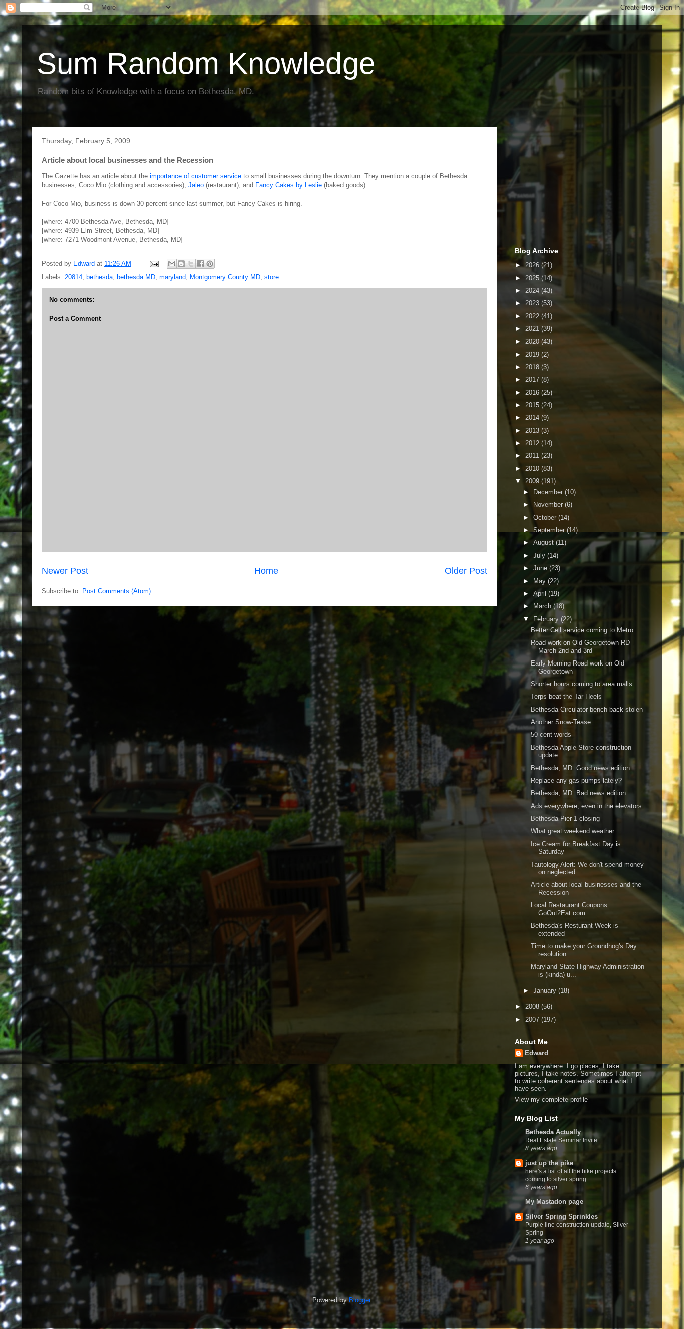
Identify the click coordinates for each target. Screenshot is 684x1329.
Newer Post (65, 571)
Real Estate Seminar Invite (561, 1140)
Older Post (466, 571)
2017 (533, 379)
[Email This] (172, 264)
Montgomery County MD (225, 277)
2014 (533, 417)
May (540, 581)
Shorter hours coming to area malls (581, 684)
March (543, 606)
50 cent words (551, 734)
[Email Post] (153, 263)
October (545, 517)
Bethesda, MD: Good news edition (580, 768)
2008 (533, 1006)
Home (266, 571)
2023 (533, 303)
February (547, 619)
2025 (533, 278)
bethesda (99, 277)
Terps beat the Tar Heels (566, 696)
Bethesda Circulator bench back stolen (587, 709)
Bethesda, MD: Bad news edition (578, 793)
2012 (533, 443)
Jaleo (196, 185)
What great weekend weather (572, 831)
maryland (172, 277)
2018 (533, 367)
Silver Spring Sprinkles (561, 1216)
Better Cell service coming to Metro (582, 630)
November (549, 504)
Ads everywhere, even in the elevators (586, 806)
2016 (533, 392)
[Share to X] (191, 264)
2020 (533, 341)
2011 (533, 455)
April (540, 593)
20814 (73, 277)
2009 (533, 481)
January (545, 990)
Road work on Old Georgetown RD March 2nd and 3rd (580, 646)
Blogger (359, 1300)
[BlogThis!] (181, 264)
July (540, 555)
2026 (533, 265)
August (544, 542)
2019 (533, 354)
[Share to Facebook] (200, 264)
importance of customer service (195, 176)
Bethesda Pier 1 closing (565, 818)
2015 (533, 405)
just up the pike (549, 1163)
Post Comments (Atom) (116, 591)
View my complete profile (551, 1099)
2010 (533, 468)
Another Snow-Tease (561, 722)
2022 (533, 316)
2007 (533, 1019)
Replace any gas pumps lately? (576, 780)
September (550, 530)
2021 (533, 329)
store (271, 277)
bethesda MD (136, 277)
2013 (533, 430)
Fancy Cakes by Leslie (288, 185)
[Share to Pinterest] (210, 264)
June (541, 568)
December (549, 492)
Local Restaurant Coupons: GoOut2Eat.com (570, 909)
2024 (533, 290)
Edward (536, 1053)
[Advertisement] (565, 184)
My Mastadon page (554, 1201)
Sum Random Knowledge (206, 63)
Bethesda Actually (553, 1132)
